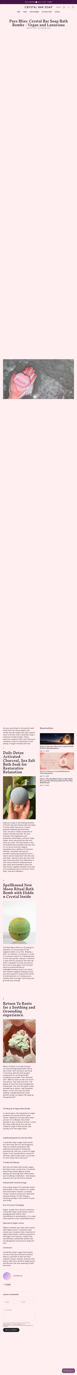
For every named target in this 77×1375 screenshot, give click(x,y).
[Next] (73, 2)
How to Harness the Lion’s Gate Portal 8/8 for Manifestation (56, 747)
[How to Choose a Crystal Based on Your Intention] (57, 761)
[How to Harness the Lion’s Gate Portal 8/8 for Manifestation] (57, 738)
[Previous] (4, 2)
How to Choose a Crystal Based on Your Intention (55, 772)
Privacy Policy (7, 1323)
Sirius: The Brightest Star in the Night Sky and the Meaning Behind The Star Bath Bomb (56, 781)
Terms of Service (17, 1323)
